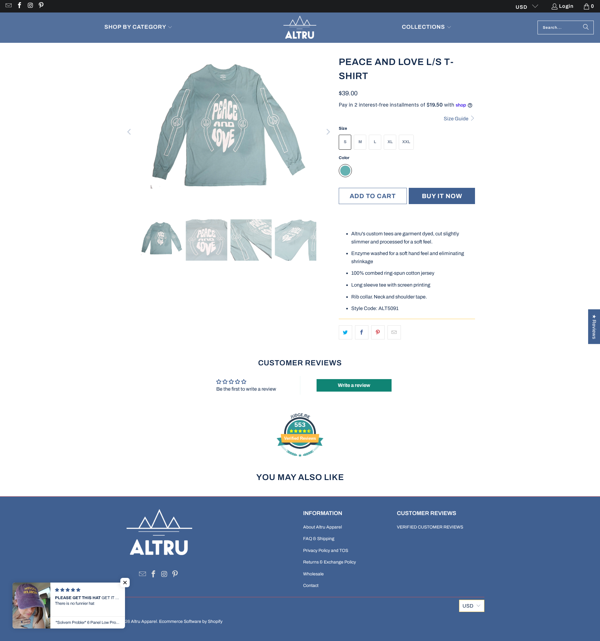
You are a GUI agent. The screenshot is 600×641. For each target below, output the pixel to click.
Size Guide (456, 118)
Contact (310, 585)
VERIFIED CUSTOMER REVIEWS (430, 527)
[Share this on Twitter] (345, 332)
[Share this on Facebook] (361, 332)
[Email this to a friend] (394, 332)
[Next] (328, 132)
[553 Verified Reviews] (300, 460)
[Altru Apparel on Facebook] (19, 6)
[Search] (586, 27)
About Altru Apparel (322, 527)
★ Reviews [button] (594, 326)
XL (390, 142)
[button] (138, 27)
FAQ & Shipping (318, 538)
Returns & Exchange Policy (329, 562)
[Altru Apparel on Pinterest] (41, 6)
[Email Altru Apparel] (8, 6)
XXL (406, 142)
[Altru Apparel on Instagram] (30, 6)
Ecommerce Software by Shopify (190, 621)
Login (566, 6)
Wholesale (313, 574)
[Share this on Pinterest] (378, 332)
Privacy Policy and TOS (325, 550)
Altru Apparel (144, 621)
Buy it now (442, 196)
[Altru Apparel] (299, 28)
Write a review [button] (354, 385)
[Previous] (130, 132)
